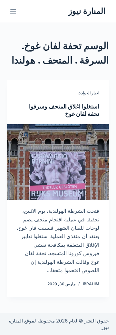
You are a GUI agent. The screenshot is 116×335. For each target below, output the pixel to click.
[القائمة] (13, 11)
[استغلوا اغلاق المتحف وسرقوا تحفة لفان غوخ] (58, 162)
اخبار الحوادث (88, 92)
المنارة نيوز (87, 11)
